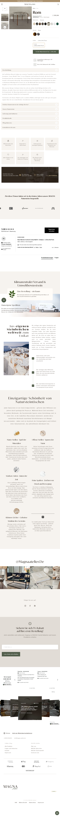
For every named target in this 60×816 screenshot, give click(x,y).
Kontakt (7, 750)
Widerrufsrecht (23, 802)
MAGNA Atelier (32, 800)
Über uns (33, 746)
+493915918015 (8, 738)
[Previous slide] (12, 18)
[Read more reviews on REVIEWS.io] (7, 685)
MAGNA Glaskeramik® (37, 750)
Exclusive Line (35, 752)
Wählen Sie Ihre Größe (38, 39)
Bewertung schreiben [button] (52, 230)
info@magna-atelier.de (20, 738)
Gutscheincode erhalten (11, 654)
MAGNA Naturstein (36, 748)
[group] (9, 229)
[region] (36, 680)
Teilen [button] (40, 247)
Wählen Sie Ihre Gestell (38, 29)
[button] (15, 680)
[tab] (47, 258)
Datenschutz (32, 802)
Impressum (8, 752)
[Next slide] (29, 18)
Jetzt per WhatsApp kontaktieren (22, 733)
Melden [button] (37, 247)
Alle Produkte (8, 746)
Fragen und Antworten (11, 748)
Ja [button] (34, 247)
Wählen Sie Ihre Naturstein (39, 19)
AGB (16, 802)
